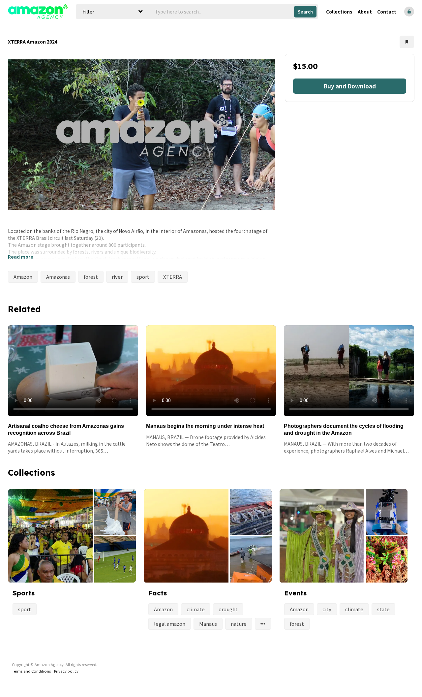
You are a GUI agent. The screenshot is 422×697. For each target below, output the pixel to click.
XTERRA (172, 276)
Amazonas (58, 276)
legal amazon (169, 623)
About (365, 11)
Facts (157, 593)
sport (142, 276)
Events (295, 593)
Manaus (208, 623)
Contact (386, 11)
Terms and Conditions (31, 671)
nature (239, 623)
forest (91, 276)
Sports (24, 593)
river (117, 276)
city (326, 609)
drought (228, 609)
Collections (339, 11)
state (383, 609)
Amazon (23, 276)
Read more (20, 256)
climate (196, 609)
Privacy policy (66, 671)
